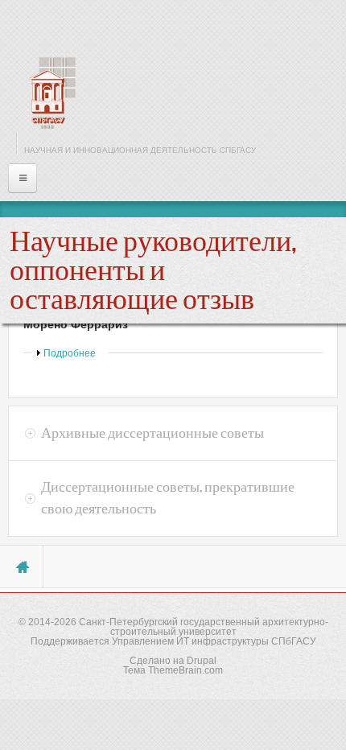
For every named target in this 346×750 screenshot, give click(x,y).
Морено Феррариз (75, 324)
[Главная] (48, 92)
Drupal (201, 660)
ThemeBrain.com (185, 670)
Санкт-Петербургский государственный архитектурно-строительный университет (203, 626)
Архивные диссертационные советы (152, 433)
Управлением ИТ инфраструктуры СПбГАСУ (214, 641)
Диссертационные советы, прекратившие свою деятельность (168, 498)
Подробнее (69, 353)
